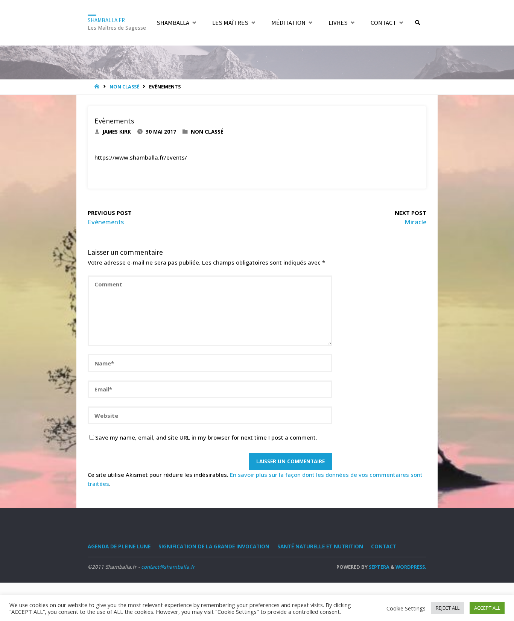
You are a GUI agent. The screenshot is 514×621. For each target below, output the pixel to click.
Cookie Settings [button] (406, 608)
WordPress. (410, 566)
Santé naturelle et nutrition (320, 546)
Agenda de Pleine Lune (119, 546)
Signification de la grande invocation (213, 546)
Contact (383, 546)
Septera (378, 566)
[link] (417, 23)
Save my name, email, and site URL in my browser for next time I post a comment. (206, 437)
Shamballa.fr (106, 19)
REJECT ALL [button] (447, 607)
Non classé (124, 86)
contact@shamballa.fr (168, 566)
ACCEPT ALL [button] (487, 607)
